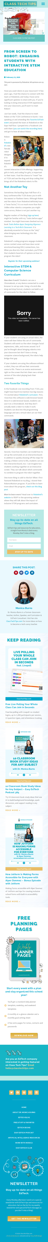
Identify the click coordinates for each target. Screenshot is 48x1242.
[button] (43, 4)
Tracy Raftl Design (36, 1236)
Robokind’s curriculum (28, 394)
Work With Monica (24, 1143)
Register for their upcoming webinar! (24, 261)
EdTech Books (24, 1128)
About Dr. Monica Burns (24, 1112)
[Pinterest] (24, 1092)
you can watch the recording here (28, 128)
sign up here (33, 215)
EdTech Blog (24, 1117)
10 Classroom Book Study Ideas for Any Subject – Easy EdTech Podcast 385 (23, 789)
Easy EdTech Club (24, 1148)
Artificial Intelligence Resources (24, 1138)
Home (24, 1107)
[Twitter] (11, 1092)
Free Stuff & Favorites (24, 1122)
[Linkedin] (36, 1092)
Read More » (12, 722)
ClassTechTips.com (14, 621)
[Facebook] (18, 1092)
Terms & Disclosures (13, 1236)
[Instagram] (30, 1092)
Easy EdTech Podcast (24, 1133)
